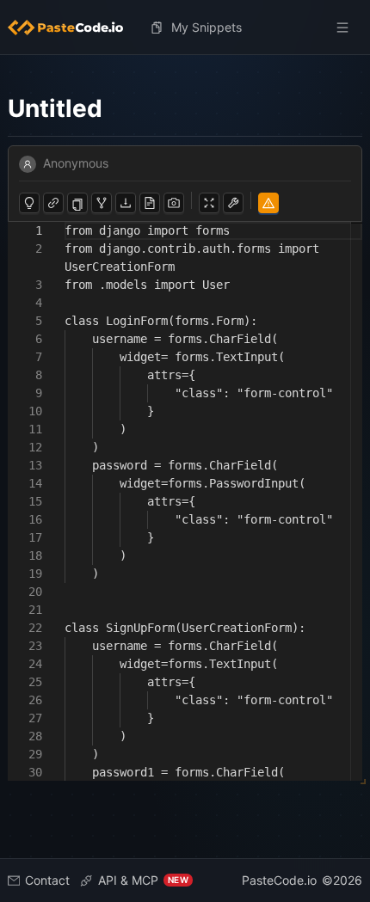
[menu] (185, 27)
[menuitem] (72, 27)
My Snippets (206, 27)
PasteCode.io (279, 880)
